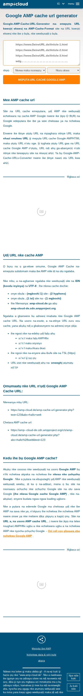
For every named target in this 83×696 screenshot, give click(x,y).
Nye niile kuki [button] (73, 677)
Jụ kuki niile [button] (73, 687)
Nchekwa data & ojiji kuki (41, 654)
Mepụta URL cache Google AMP (41, 79)
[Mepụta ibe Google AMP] (15, 4)
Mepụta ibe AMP (41, 648)
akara (41, 660)
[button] (61, 4)
